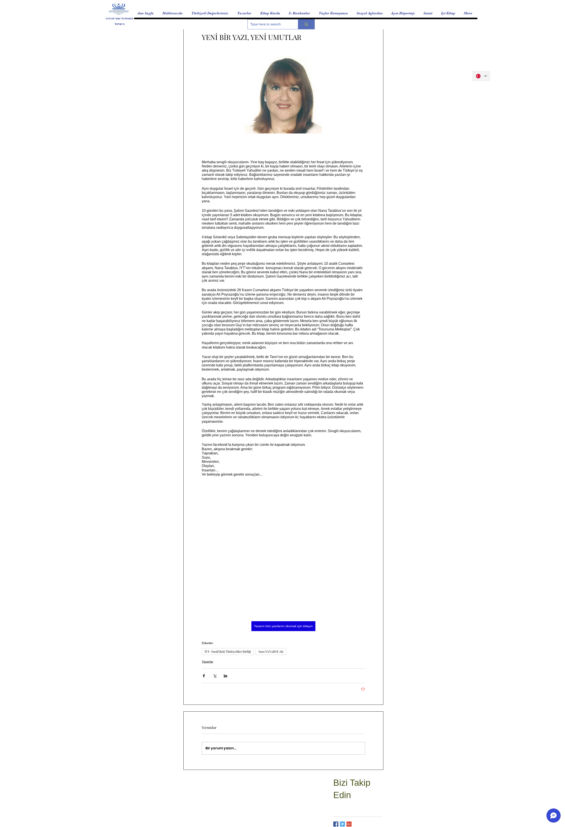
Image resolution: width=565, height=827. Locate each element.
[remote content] (283, 583)
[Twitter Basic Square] (342, 824)
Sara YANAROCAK (270, 651)
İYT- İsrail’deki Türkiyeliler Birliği (228, 651)
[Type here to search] (306, 24)
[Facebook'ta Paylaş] (204, 676)
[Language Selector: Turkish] (481, 76)
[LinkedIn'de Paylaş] (225, 676)
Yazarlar (207, 661)
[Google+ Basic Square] (349, 824)
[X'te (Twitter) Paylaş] (215, 676)
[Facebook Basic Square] (335, 824)
